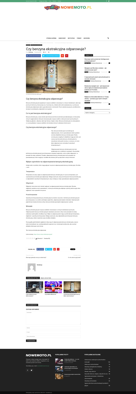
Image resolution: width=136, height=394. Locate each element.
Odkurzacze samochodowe (91, 364)
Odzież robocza (88, 369)
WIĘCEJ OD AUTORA (46, 278)
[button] (108, 38)
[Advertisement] (68, 24)
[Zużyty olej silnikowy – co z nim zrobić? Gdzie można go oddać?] (59, 361)
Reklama (54, 1)
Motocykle (71, 38)
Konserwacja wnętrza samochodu (72, 374)
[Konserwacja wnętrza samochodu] (59, 376)
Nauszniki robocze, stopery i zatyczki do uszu (96, 374)
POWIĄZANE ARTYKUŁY (33, 278)
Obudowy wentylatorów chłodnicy (93, 366)
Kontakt (59, 1)
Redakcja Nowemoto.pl (96, 63)
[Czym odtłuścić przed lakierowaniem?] (34, 287)
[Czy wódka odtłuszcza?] (53, 287)
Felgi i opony (87, 63)
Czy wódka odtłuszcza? (50, 294)
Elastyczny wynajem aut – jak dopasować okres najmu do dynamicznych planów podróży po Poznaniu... (97, 87)
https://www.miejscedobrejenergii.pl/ (43, 234)
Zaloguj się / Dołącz (43, 1)
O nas (50, 1)
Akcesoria (87, 38)
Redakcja (31, 52)
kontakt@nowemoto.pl (43, 366)
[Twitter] (109, 1)
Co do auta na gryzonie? (74, 257)
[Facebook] (106, 1)
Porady (79, 38)
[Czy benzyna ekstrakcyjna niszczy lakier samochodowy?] (72, 287)
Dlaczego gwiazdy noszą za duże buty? (36, 257)
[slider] (30, 238)
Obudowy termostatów (90, 381)
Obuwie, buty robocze (90, 371)
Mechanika (87, 81)
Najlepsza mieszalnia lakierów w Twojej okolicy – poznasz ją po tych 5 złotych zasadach (97, 98)
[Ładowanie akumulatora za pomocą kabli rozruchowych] (59, 369)
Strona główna (51, 38)
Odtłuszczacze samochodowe (36, 45)
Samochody (62, 38)
